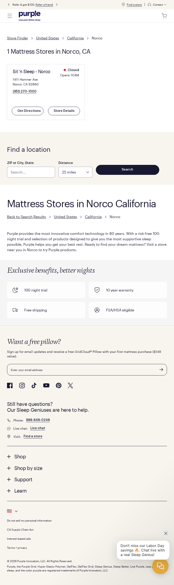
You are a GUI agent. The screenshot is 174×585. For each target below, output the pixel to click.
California (75, 38)
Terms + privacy (17, 547)
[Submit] (161, 369)
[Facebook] (10, 385)
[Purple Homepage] (30, 16)
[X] (70, 385)
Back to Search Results (26, 216)
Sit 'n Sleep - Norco (31, 71)
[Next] (56, 5)
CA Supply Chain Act (20, 529)
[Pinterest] (58, 385)
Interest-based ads (19, 538)
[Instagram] (22, 385)
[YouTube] (46, 385)
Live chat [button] (37, 428)
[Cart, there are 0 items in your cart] (164, 16)
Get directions (29, 111)
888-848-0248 (38, 420)
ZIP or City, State (20, 163)
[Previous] (8, 5)
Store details (64, 111)
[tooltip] (157, 5)
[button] (87, 456)
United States (47, 38)
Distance (65, 163)
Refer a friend (44, 4)
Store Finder (17, 38)
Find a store (134, 4)
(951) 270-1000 (24, 91)
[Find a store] (123, 4)
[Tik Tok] (34, 385)
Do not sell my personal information (29, 520)
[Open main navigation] (9, 16)
